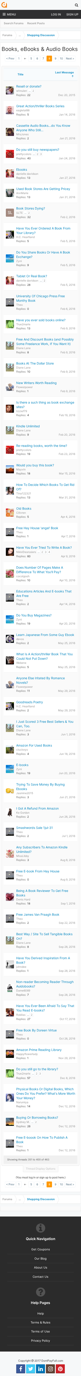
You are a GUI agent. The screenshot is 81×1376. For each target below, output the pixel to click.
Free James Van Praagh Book (37, 914)
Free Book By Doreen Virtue (36, 1030)
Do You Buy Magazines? (34, 615)
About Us (40, 1267)
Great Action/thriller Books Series (40, 106)
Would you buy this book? (35, 465)
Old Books (23, 508)
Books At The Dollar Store (35, 363)
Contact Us (40, 1276)
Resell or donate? (28, 86)
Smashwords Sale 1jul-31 (34, 828)
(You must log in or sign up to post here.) (40, 1177)
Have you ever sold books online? (40, 320)
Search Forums (14, 23)
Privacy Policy (40, 1340)
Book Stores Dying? (30, 208)
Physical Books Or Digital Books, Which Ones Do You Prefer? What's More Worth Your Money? (45, 1093)
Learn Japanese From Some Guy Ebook (45, 635)
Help (40, 1313)
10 (61, 58)
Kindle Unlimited (28, 426)
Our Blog (40, 1258)
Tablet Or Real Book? (31, 276)
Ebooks (21, 169)
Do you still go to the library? (37, 1069)
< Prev (10, 58)
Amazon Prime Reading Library (39, 1050)
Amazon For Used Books (34, 745)
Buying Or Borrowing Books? (37, 1117)
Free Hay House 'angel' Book (37, 528)
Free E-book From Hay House (37, 871)
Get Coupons (40, 1249)
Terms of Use (40, 1331)
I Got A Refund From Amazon (37, 808)
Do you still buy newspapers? (37, 149)
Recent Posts (36, 23)
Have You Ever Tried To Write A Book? (44, 547)
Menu (11, 14)
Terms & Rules (40, 1322)
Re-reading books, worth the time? (41, 446)
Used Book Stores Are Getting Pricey (43, 189)
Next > (70, 58)
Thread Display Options (40, 1168)
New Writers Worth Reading (36, 383)
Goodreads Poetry (29, 702)
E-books (22, 765)
